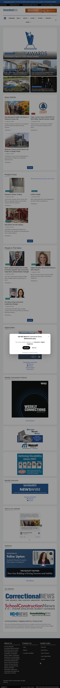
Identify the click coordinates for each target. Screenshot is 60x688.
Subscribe (26, 347)
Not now (34, 347)
